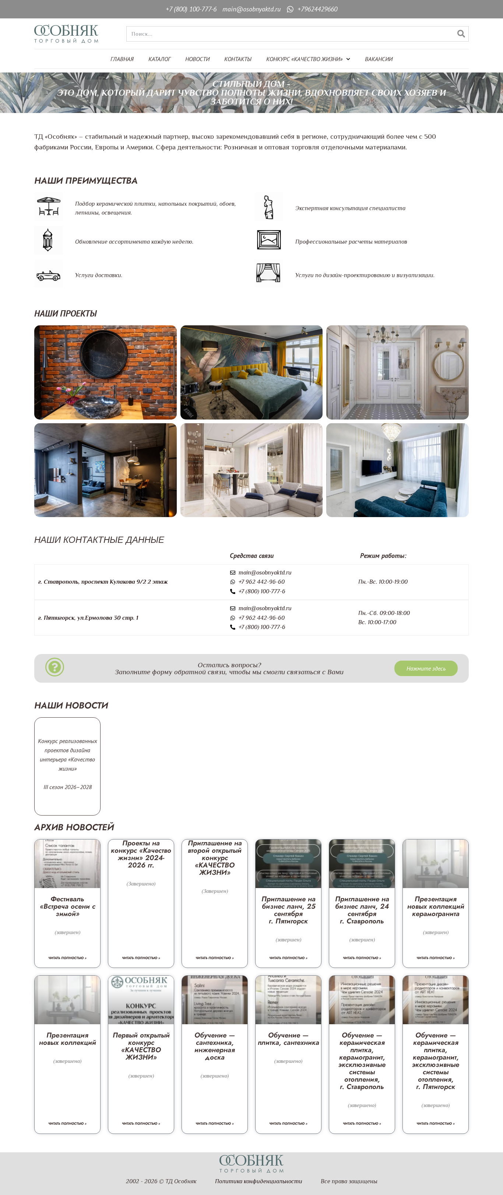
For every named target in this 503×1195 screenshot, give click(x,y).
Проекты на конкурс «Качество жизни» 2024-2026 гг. (141, 854)
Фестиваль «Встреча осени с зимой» (67, 906)
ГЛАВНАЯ (122, 59)
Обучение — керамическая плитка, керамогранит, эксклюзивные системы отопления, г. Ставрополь (362, 1061)
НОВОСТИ (197, 59)
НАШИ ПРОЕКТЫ (65, 313)
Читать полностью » (67, 957)
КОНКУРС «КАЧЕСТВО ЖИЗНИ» (304, 59)
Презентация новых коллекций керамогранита (435, 906)
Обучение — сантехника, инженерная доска (214, 1046)
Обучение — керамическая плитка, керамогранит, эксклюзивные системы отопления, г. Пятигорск (435, 1061)
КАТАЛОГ (159, 59)
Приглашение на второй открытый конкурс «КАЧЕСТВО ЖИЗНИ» (215, 857)
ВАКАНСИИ (379, 59)
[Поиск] (461, 33)
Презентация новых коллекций (67, 1038)
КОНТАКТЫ (238, 59)
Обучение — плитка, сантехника (288, 1038)
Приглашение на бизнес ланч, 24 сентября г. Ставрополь (362, 910)
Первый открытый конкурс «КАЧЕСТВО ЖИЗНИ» (141, 1046)
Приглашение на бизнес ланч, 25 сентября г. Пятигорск (288, 910)
